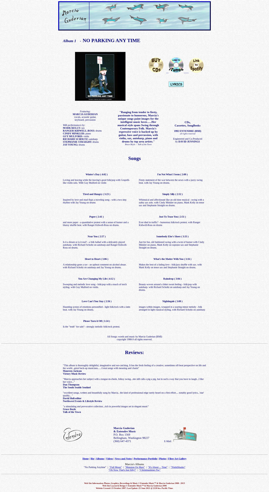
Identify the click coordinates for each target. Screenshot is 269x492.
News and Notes (123, 458)
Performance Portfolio (145, 458)
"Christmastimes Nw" (150, 470)
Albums (100, 458)
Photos (162, 458)
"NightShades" (178, 467)
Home (86, 458)
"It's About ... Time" (158, 467)
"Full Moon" (115, 467)
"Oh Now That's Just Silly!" (122, 470)
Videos (109, 458)
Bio (92, 458)
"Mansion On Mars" (135, 467)
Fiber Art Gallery (177, 458)
